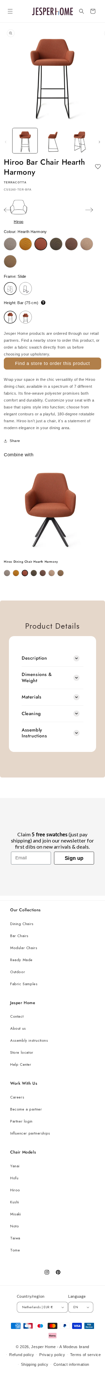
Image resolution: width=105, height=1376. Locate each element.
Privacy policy (52, 1354)
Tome (15, 1250)
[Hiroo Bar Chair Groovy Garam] (25, 244)
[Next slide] (89, 210)
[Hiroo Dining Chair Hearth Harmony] (25, 573)
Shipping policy (35, 1364)
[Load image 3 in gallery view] (79, 140)
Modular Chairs (23, 948)
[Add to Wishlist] (98, 167)
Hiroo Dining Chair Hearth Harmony (31, 562)
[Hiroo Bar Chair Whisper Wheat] (86, 244)
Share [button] (15, 441)
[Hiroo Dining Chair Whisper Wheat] (51, 573)
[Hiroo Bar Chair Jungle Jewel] (56, 244)
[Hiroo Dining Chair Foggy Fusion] (7, 573)
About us (18, 1028)
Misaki (15, 1214)
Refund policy (21, 1354)
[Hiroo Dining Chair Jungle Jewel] (34, 573)
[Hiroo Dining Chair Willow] (60, 573)
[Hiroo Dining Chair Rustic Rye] (43, 573)
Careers (17, 1097)
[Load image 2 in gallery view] (52, 140)
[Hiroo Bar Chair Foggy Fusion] (10, 244)
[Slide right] (99, 142)
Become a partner (26, 1109)
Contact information (71, 1364)
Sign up (74, 858)
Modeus (70, 1347)
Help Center (20, 1064)
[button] (10, 11)
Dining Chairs (22, 924)
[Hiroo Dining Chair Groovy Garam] (16, 573)
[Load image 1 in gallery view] (24, 140)
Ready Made (21, 960)
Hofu (14, 1178)
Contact (16, 1016)
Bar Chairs (19, 936)
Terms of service (85, 1354)
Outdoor (17, 972)
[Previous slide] (7, 210)
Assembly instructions (29, 1040)
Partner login (21, 1121)
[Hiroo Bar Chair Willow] (10, 261)
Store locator (21, 1052)
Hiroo (15, 1190)
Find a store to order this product (52, 363)
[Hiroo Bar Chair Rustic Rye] (71, 244)
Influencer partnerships (30, 1133)
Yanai (15, 1166)
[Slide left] (5, 142)
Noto (14, 1226)
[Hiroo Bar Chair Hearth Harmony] (40, 244)
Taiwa (15, 1238)
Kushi (14, 1202)
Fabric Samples (23, 984)
